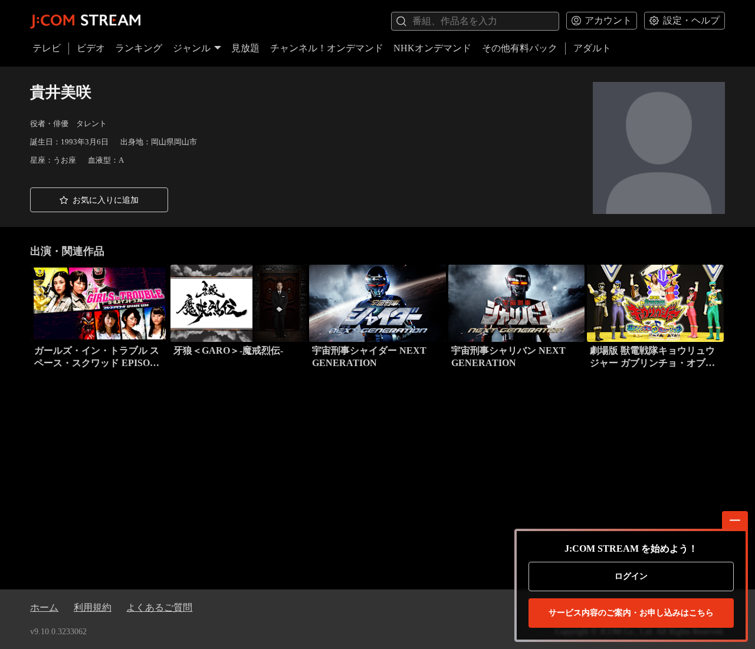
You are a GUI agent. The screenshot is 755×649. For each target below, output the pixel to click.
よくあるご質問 (159, 607)
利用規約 (92, 607)
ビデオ (91, 48)
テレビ (46, 48)
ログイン (631, 576)
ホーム (44, 607)
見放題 (245, 48)
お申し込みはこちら (631, 612)
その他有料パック (519, 48)
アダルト (592, 48)
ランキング (138, 48)
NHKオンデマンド (432, 48)
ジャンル (192, 48)
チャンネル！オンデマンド (326, 48)
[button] (99, 199)
